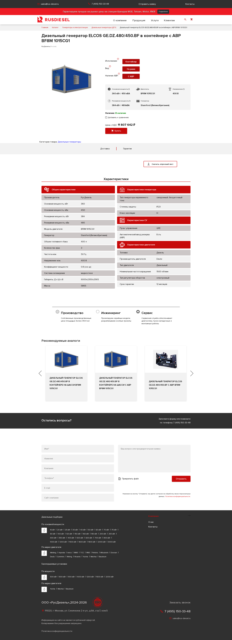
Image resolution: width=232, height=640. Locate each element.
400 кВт (71, 538)
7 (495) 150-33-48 (100, 4)
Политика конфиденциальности (56, 631)
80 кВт (52, 534)
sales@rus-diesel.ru (50, 4)
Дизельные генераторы (69, 141)
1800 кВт (91, 542)
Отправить (181, 479)
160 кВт (86, 534)
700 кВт (98, 538)
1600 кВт (82, 542)
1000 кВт (53, 542)
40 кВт (83, 530)
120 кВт (69, 534)
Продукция (138, 20)
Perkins (95, 553)
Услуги (155, 20)
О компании (119, 20)
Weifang (53, 553)
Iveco (69, 553)
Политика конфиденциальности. (178, 496)
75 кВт (114, 530)
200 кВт (103, 534)
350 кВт (62, 538)
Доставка (105, 148)
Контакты (190, 4)
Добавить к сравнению (118, 117)
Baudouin (102, 557)
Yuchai (85, 557)
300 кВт (53, 538)
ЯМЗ (88, 553)
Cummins (60, 557)
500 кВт (80, 538)
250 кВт (112, 534)
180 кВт (94, 534)
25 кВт (67, 530)
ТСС (82, 553)
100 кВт (61, 534)
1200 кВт (63, 542)
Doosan (114, 553)
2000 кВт (102, 542)
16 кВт (52, 530)
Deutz (52, 557)
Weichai (93, 557)
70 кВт (106, 530)
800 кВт (107, 538)
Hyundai (62, 553)
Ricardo (78, 557)
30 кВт (75, 530)
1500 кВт (72, 542)
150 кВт (78, 534)
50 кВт (90, 530)
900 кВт (71, 577)
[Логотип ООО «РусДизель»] (53, 20)
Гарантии (127, 148)
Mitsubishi (104, 553)
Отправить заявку (147, 4)
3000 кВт (112, 542)
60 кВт (98, 530)
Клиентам (169, 20)
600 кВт (89, 538)
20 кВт (60, 530)
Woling (69, 557)
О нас (151, 522)
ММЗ (76, 553)
